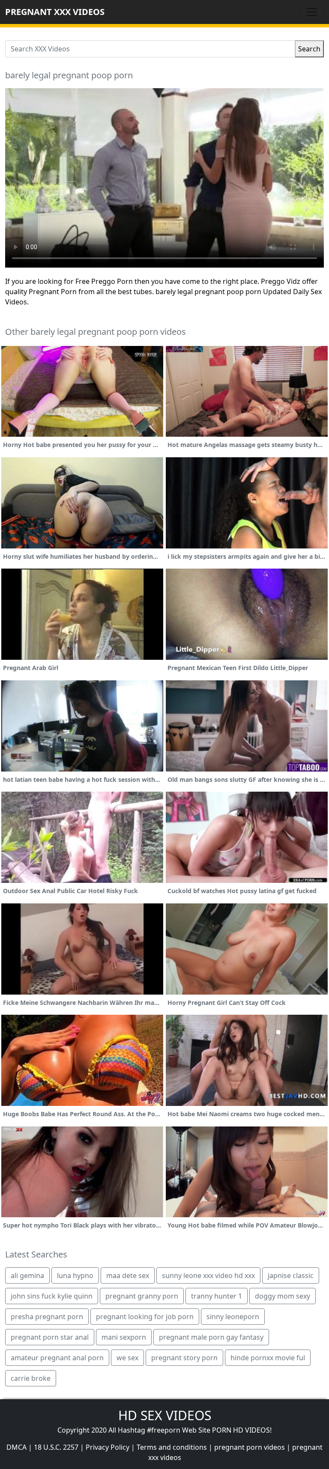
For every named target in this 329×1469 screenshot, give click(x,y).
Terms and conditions (172, 1447)
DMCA (16, 1447)
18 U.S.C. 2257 (56, 1447)
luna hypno (75, 1275)
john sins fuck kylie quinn (52, 1296)
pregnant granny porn (141, 1296)
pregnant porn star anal (50, 1337)
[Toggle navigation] (312, 12)
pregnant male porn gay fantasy (211, 1337)
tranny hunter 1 (216, 1296)
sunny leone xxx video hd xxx (208, 1275)
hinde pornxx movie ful (267, 1357)
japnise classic (291, 1275)
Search (309, 49)
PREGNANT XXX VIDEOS (55, 12)
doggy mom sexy (282, 1296)
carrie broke (31, 1378)
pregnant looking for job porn (145, 1316)
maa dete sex (127, 1275)
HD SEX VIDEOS (164, 1415)
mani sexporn (124, 1337)
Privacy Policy (107, 1447)
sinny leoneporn (232, 1316)
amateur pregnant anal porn (57, 1357)
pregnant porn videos (249, 1447)
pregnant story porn (184, 1357)
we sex (127, 1357)
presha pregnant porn (47, 1316)
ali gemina (27, 1275)
